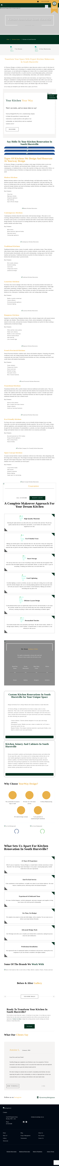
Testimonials (24, 1138)
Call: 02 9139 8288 (45, 1)
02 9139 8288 (9, 1123)
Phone (7, 1121)
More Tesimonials (13, 1086)
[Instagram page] (26, 1122)
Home (8, 39)
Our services (41, 1135)
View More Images (29, 996)
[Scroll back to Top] (56, 1157)
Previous (4, 996)
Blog (22, 1133)
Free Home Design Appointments (16, 836)
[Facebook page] (24, 1122)
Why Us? (5, 1135)
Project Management (25, 1135)
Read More (12, 129)
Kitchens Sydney (16, 39)
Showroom (5, 1140)
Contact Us (41, 1138)
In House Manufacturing (46, 801)
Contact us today (17, 1019)
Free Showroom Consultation (42, 836)
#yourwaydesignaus (47, 1097)
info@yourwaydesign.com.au (37, 1117)
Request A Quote (54, 8)
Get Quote (29, 1026)
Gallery (5, 1138)
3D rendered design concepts (21, 816)
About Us (40, 1133)
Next (53, 996)
